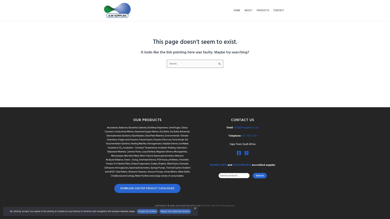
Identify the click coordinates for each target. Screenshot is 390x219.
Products (263, 10)
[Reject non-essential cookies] (195, 208)
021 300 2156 (249, 135)
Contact (278, 10)
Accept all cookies (147, 211)
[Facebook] (239, 153)
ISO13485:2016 (242, 164)
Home (237, 10)
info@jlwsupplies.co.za (246, 127)
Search (260, 175)
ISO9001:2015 (218, 164)
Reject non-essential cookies (175, 211)
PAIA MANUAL (228, 206)
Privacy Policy (210, 206)
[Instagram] (246, 153)
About (249, 10)
